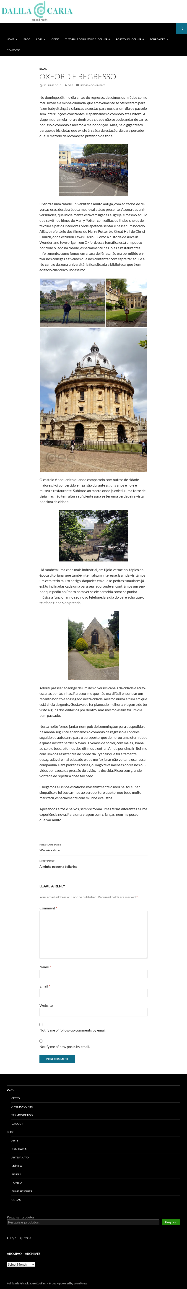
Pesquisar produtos (20, 1217)
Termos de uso (22, 1115)
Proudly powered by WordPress (68, 1283)
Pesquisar (171, 1222)
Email (44, 986)
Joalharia (18, 1149)
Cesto (55, 39)
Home (10, 39)
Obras (16, 1199)
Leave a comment (92, 85)
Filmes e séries (21, 1191)
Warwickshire (50, 847)
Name (45, 967)
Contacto (13, 50)
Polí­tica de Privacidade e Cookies (26, 1283)
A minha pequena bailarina (58, 863)
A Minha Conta (22, 1106)
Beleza (16, 1174)
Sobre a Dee (157, 39)
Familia (16, 1183)
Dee (70, 85)
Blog (26, 39)
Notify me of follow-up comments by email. (72, 1030)
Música (16, 1166)
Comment (48, 908)
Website (46, 1005)
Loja (39, 39)
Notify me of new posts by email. (64, 1046)
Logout (17, 1123)
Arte (14, 1140)
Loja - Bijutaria (20, 1238)
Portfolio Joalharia (130, 39)
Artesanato (20, 1157)
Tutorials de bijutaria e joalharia (87, 39)
